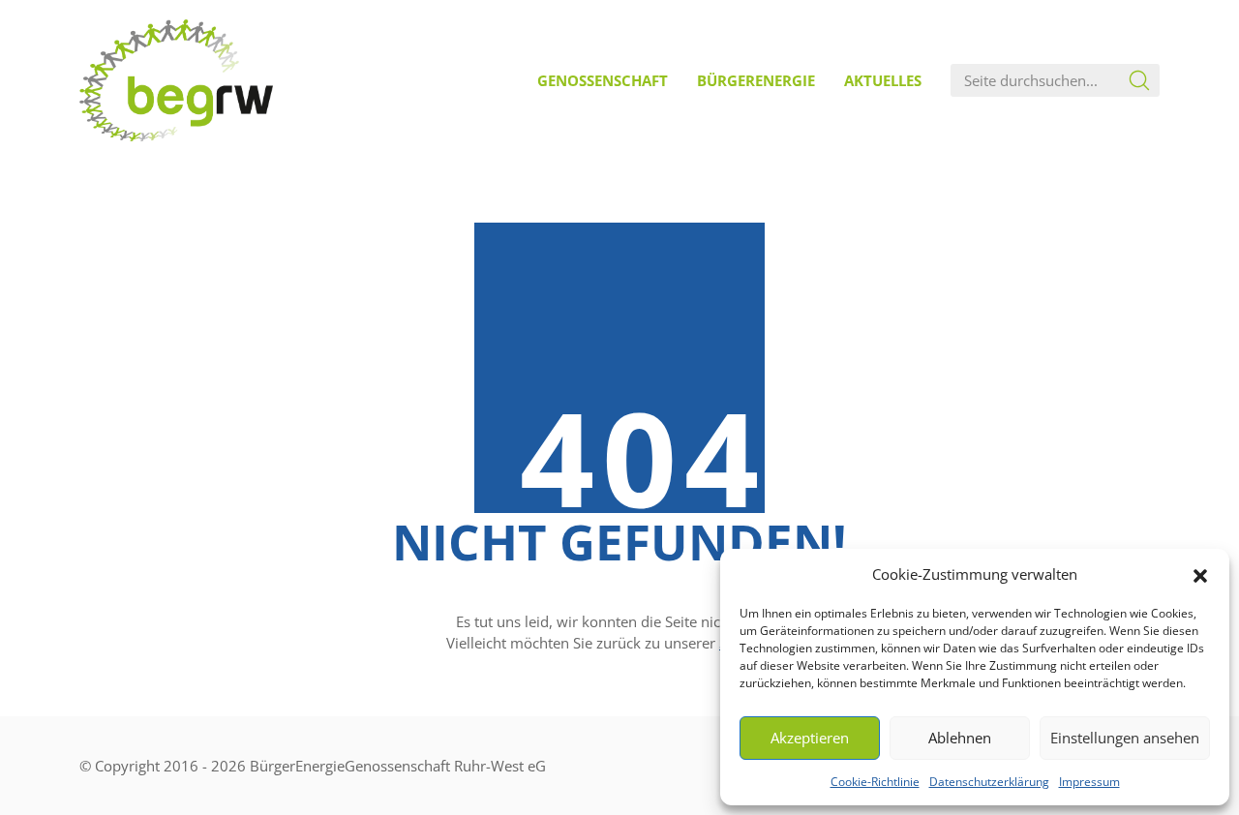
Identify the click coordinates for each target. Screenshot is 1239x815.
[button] (1200, 574)
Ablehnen (959, 737)
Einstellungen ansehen (1124, 737)
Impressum (1089, 781)
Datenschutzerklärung (989, 781)
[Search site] (1139, 80)
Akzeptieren (810, 737)
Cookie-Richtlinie (875, 781)
